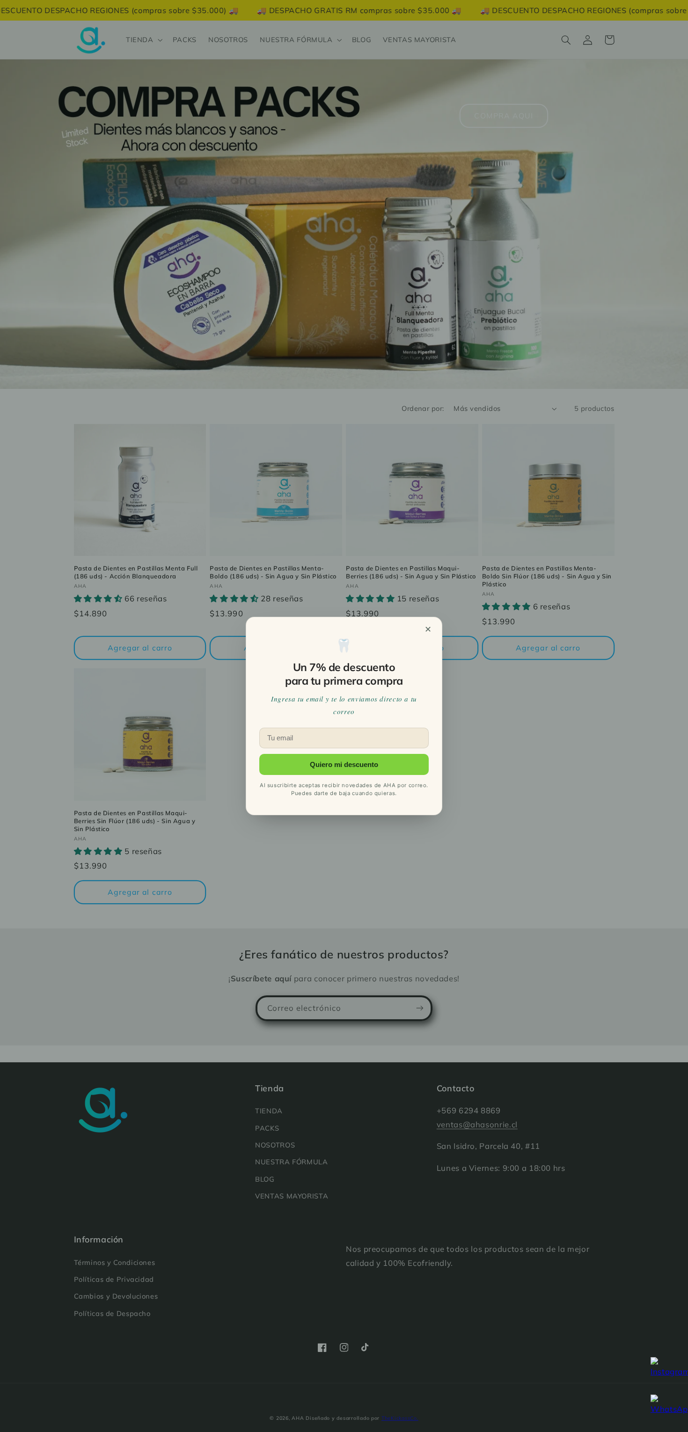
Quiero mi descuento (344, 764)
